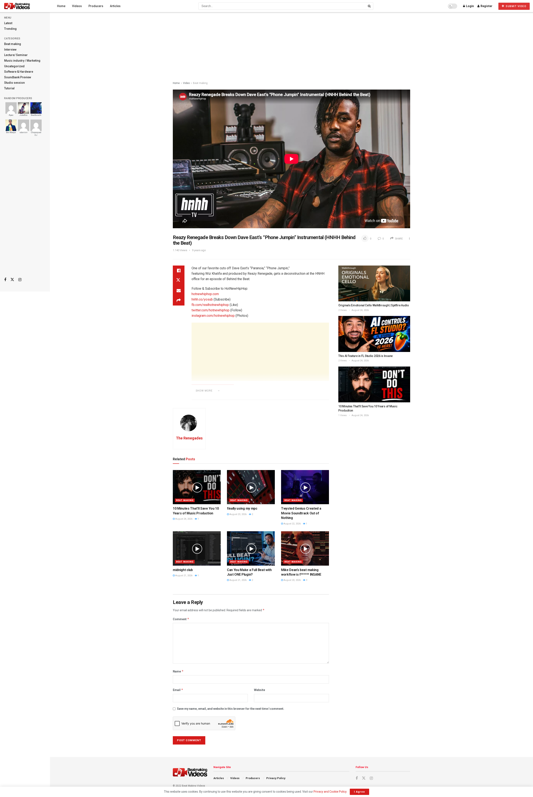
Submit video (516, 6)
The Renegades (189, 438)
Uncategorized (14, 66)
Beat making (12, 44)
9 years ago (199, 250)
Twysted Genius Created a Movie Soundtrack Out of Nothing (301, 513)
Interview (10, 49)
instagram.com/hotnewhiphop (213, 316)
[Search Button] (369, 6)
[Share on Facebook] (178, 271)
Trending (10, 28)
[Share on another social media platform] (178, 301)
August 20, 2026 (292, 580)
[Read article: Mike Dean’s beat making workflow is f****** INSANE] (305, 548)
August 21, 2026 (183, 575)
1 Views (342, 415)
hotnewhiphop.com (205, 294)
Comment (181, 619)
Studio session (14, 82)
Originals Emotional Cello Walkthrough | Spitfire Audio (373, 305)
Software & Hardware (18, 71)
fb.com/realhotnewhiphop (210, 305)
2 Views (342, 310)
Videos (77, 6)
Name (178, 671)
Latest (8, 23)
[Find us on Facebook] (5, 279)
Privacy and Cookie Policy (330, 791)
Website (259, 690)
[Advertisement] (25, 208)
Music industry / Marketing (22, 60)
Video (186, 83)
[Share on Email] (178, 291)
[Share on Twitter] (178, 281)
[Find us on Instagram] (19, 279)
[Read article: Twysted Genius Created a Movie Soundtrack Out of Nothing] (305, 487)
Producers (95, 6)
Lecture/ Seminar (16, 55)
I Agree (359, 791)
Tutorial (9, 88)
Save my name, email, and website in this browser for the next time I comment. (230, 708)
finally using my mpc (242, 508)
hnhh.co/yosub (202, 299)
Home (61, 6)
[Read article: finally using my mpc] (251, 487)
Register (486, 6)
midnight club (183, 570)
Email (178, 690)
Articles (115, 6)
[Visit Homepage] (24, 6)
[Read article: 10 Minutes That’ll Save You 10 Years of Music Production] (197, 487)
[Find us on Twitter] (12, 279)
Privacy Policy (275, 778)
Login (469, 6)
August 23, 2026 (238, 514)
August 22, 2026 (292, 523)
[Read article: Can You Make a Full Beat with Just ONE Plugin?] (251, 548)
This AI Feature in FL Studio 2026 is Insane (365, 356)
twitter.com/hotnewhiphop (210, 310)
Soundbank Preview (17, 77)
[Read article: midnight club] (197, 548)
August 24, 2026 (183, 519)
